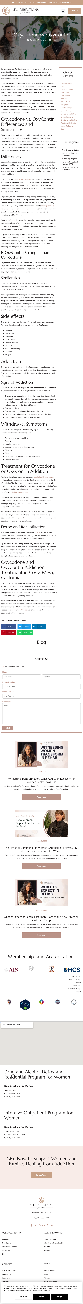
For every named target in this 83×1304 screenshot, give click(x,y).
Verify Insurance (50, 1239)
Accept (59, 1296)
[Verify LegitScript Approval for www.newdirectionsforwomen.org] (25, 1010)
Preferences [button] (47, 1290)
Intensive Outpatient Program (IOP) (70, 163)
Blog (62, 129)
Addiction (65, 99)
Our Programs (70, 142)
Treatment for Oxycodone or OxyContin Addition (69, 111)
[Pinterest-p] (47, 1225)
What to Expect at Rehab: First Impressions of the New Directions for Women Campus (42, 918)
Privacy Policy (49, 1270)
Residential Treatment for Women (70, 154)
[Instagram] (39, 1225)
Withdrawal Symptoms (65, 103)
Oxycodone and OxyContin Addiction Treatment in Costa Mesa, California (69, 121)
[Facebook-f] (31, 1225)
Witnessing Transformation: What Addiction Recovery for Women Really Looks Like (41, 780)
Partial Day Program (69, 159)
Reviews (47, 1247)
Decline (41, 1296)
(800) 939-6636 (65, 2)
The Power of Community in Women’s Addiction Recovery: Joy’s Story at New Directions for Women (41, 849)
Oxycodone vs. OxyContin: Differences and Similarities (67, 88)
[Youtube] (43, 1225)
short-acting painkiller (22, 179)
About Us (5, 1239)
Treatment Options (9, 1247)
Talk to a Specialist (9, 1270)
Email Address (8, 692)
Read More (41, 797)
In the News (6, 1250)
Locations (6, 1278)
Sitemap (47, 1278)
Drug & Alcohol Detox (70, 150)
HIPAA (46, 1274)
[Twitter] (35, 1225)
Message (6, 701)
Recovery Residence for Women (70, 168)
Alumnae (47, 1250)
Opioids (33, 40)
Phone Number (9, 682)
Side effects (65, 96)
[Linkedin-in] (51, 1225)
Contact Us (6, 1274)
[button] (63, 11)
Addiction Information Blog (54, 1243)
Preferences (24, 1296)
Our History (6, 1243)
